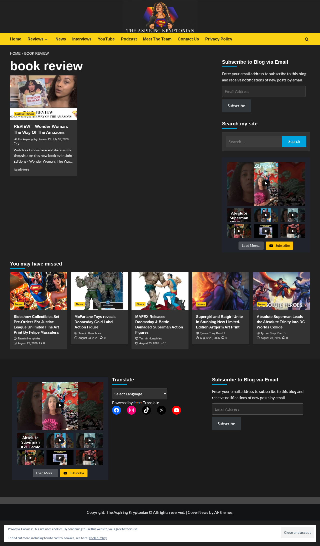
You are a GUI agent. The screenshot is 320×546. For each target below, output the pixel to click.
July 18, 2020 (60, 139)
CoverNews (198, 512)
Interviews (82, 39)
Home (15, 39)
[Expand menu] (46, 39)
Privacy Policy (218, 39)
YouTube (106, 39)
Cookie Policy (98, 538)
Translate (151, 402)
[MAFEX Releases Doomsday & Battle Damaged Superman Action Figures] (160, 291)
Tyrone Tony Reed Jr (213, 333)
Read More (21, 169)
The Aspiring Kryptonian (32, 139)
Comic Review (24, 113)
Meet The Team (157, 39)
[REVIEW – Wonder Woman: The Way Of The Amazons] (43, 97)
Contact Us (188, 39)
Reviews (36, 39)
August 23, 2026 (28, 343)
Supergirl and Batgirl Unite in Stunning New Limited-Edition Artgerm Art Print (219, 321)
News (61, 39)
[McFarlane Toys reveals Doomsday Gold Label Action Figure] (99, 291)
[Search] (307, 39)
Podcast (129, 39)
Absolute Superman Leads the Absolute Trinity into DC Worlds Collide (281, 321)
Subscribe (236, 105)
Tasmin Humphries (29, 338)
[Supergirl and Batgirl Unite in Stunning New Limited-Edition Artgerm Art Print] (220, 291)
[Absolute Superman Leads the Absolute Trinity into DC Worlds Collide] (281, 291)
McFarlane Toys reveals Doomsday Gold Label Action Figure (95, 321)
